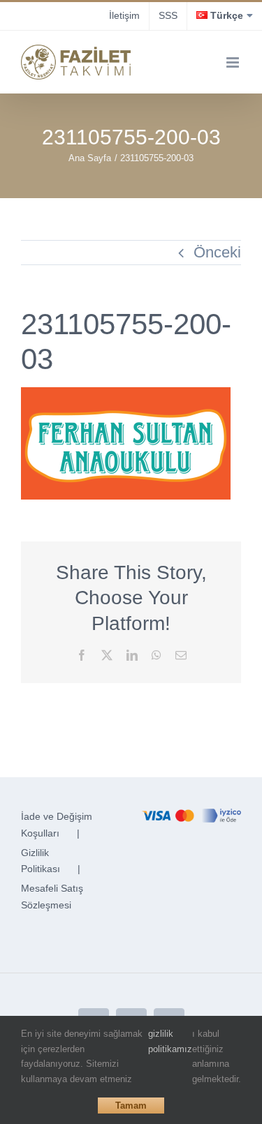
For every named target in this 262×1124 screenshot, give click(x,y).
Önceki (217, 252)
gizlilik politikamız (170, 1041)
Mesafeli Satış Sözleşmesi (52, 897)
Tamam (131, 1105)
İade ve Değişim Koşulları (56, 825)
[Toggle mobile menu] (233, 62)
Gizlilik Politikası (40, 861)
